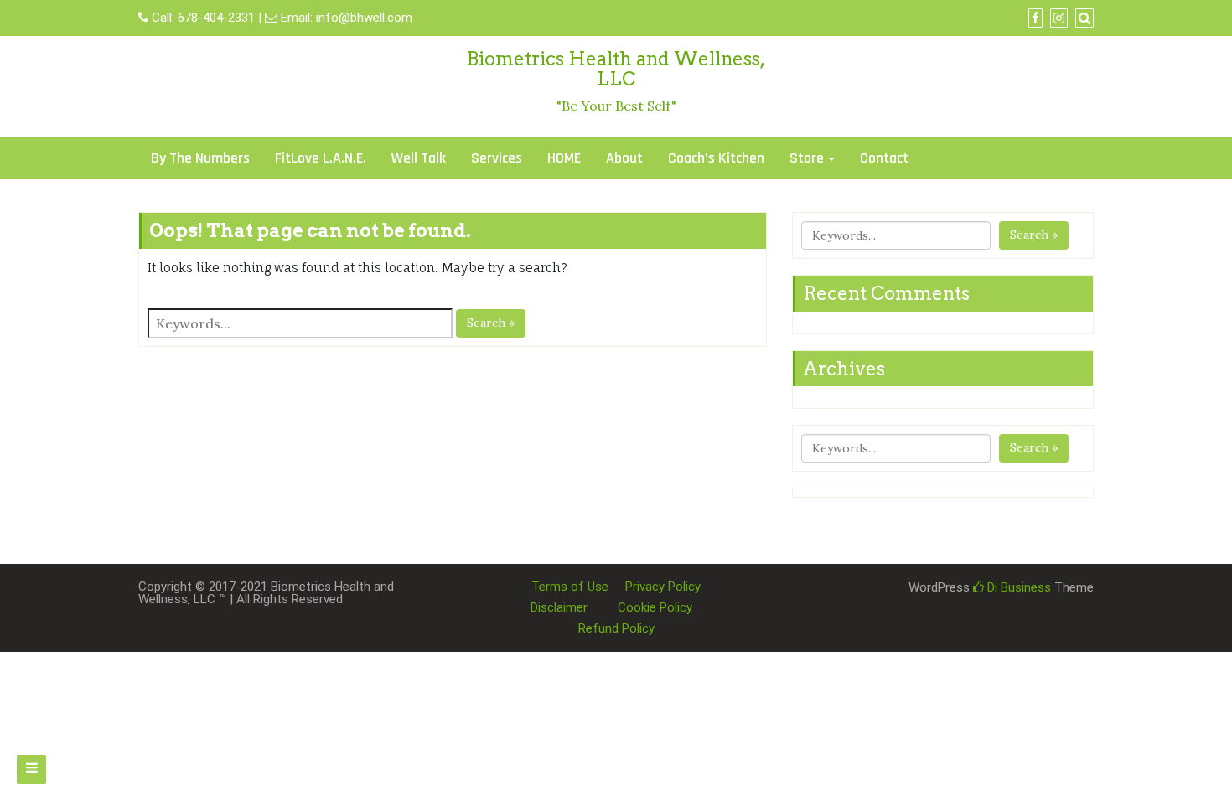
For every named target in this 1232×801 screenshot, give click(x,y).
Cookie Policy (655, 607)
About (624, 158)
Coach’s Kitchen (716, 158)
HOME (564, 158)
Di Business (1017, 587)
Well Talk (418, 158)
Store (806, 158)
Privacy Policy (663, 586)
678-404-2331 (216, 17)
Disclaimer (559, 607)
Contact (884, 158)
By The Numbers (200, 158)
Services (496, 158)
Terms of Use (569, 586)
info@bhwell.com (364, 17)
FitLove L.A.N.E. (320, 158)
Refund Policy (616, 628)
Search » (491, 322)
